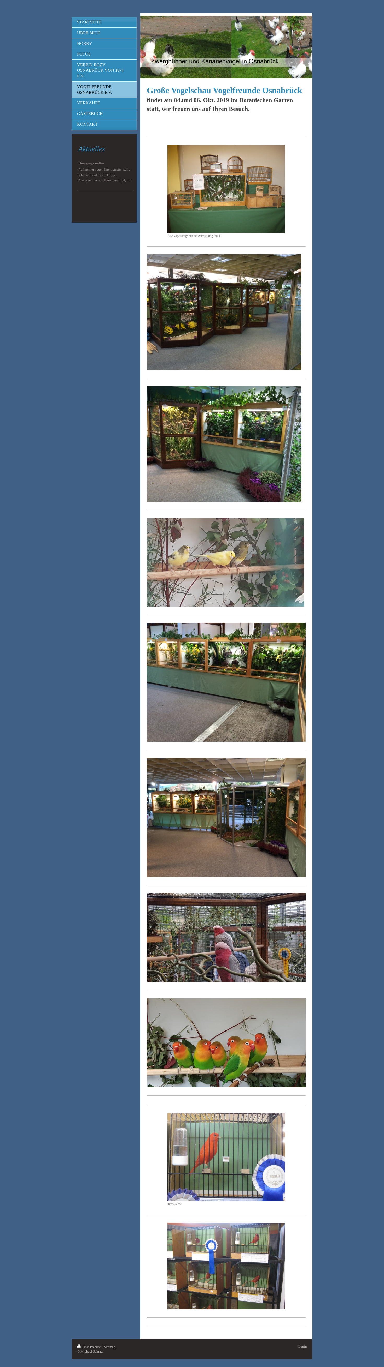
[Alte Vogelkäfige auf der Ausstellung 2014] (226, 189)
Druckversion (92, 1347)
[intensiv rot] (226, 1157)
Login (302, 1346)
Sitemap (109, 1347)
